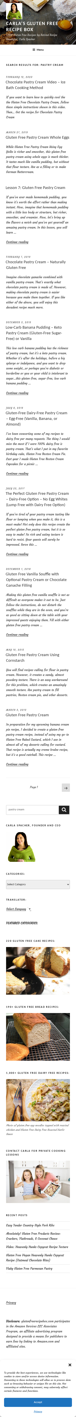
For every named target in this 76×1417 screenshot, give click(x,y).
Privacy (38, 1411)
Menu (40, 49)
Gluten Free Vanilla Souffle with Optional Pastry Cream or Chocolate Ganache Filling (36, 580)
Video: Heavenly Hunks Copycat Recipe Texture (37, 1247)
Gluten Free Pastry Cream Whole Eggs (37, 138)
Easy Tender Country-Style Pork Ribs (30, 1225)
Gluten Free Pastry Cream (27, 715)
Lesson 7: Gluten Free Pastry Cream (35, 188)
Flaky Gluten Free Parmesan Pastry (29, 1268)
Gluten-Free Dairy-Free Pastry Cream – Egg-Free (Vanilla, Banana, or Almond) (36, 419)
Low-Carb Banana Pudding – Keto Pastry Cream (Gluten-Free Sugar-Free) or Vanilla (34, 333)
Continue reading (17, 242)
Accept (38, 1402)
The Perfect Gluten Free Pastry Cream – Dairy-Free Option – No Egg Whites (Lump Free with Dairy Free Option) (37, 499)
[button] (70, 1365)
